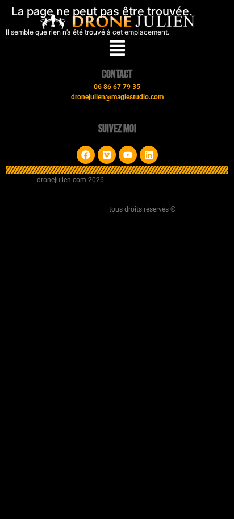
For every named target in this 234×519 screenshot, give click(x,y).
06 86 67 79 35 (117, 87)
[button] (117, 49)
